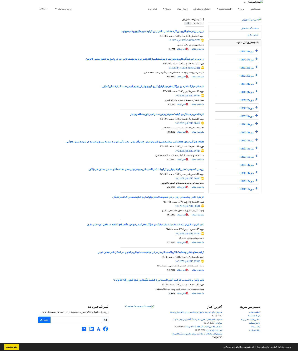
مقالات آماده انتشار (250, 28)
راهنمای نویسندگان (202, 9)
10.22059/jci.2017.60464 (187, 95)
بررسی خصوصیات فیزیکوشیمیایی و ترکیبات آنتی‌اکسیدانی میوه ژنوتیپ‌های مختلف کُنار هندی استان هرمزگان (146, 169)
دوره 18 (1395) (247, 132)
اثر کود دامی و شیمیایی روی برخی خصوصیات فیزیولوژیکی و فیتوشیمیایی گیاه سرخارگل (158, 196)
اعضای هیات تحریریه (250, 319)
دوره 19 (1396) (247, 124)
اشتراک (44, 319)
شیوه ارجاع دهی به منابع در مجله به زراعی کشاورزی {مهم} (196, 312)
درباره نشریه (254, 315)
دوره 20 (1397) (247, 116)
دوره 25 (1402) (247, 76)
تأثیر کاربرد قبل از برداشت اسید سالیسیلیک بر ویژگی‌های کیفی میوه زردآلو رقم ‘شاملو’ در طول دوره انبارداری (145, 224)
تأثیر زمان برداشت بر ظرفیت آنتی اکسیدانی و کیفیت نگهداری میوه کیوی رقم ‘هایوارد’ (158, 279)
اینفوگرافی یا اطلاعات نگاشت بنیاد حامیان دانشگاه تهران (197, 333)
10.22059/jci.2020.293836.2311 (184, 68)
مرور (242, 9)
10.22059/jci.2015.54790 (187, 233)
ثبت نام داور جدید (214, 330)
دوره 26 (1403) (247, 67)
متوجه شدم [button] (11, 347)
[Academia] (98, 330)
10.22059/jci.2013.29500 (187, 261)
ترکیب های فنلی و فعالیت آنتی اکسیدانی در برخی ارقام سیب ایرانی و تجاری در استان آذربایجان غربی (151, 252)
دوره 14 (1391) (247, 165)
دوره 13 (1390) (247, 173)
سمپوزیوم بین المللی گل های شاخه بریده (203, 326)
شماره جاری (253, 34)
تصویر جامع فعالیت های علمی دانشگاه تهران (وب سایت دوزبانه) (197, 321)
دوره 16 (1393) (247, 148)
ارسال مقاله (182, 9)
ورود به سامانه (64, 9)
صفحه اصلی (255, 9)
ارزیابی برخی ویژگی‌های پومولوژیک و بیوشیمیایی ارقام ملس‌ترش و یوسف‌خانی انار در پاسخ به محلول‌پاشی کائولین (145, 58)
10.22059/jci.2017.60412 (187, 123)
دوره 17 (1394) (247, 140)
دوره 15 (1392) (247, 156)
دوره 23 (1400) (247, 92)
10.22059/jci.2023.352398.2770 (184, 40)
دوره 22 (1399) (247, 100)
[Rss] (84, 330)
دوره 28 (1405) (247, 51)
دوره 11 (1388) (247, 189)
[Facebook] (105, 330)
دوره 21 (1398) (247, 108)
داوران (168, 9)
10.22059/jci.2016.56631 (187, 206)
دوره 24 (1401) (247, 84)
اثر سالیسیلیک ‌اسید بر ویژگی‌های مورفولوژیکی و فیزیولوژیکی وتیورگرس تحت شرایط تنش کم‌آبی (153, 86)
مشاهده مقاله (198, 49)
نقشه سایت (254, 330)
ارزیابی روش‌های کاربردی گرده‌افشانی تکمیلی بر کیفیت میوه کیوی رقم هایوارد (162, 31)
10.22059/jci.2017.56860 (187, 178)
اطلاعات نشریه (225, 9)
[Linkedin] (91, 330)
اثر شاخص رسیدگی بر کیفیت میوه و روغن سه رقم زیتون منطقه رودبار (167, 114)
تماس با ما (152, 9)
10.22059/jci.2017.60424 (187, 150)
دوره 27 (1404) (247, 59)
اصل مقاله (177, 49)
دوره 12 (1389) (247, 181)
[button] (222, 347)
